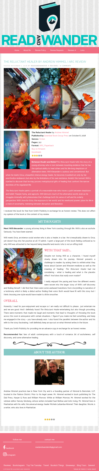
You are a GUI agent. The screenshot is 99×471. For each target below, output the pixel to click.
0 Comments (65, 65)
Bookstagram (19, 465)
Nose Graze (92, 469)
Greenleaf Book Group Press (56, 135)
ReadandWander (39, 65)
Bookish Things (57, 465)
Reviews (71, 50)
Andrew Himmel (62, 132)
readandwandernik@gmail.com (48, 447)
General (91, 465)
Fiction (42, 139)
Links (82, 50)
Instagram (11, 455)
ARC (41, 145)
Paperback (49, 145)
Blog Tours (81, 465)
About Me (27, 50)
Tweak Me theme (79, 469)
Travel (46, 465)
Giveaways (70, 465)
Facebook (9, 448)
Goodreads (36, 152)
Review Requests (57, 50)
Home (16, 50)
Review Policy (40, 50)
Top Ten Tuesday (34, 465)
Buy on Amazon (38, 149)
